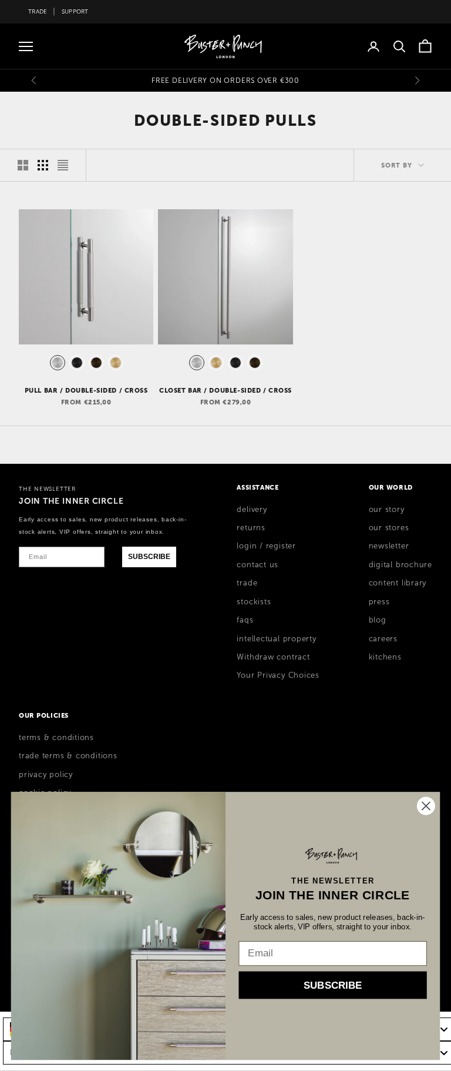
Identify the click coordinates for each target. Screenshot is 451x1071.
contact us (257, 565)
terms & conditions (56, 738)
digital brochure (400, 565)
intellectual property (276, 639)
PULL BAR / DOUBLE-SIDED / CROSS (86, 390)
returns (251, 528)
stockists (254, 602)
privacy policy (46, 775)
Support (75, 11)
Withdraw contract (273, 657)
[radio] (56, 362)
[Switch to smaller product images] (43, 165)
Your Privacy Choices (278, 675)
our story (387, 510)
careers (383, 639)
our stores (389, 528)
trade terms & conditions (68, 756)
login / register (266, 546)
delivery (252, 510)
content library (398, 583)
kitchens (385, 657)
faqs (245, 620)
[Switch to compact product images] (63, 165)
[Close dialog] (426, 805)
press (379, 602)
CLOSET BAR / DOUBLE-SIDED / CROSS (225, 390)
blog (377, 620)
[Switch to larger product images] (23, 165)
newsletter (389, 546)
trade (247, 583)
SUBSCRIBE (149, 557)
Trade (37, 11)
